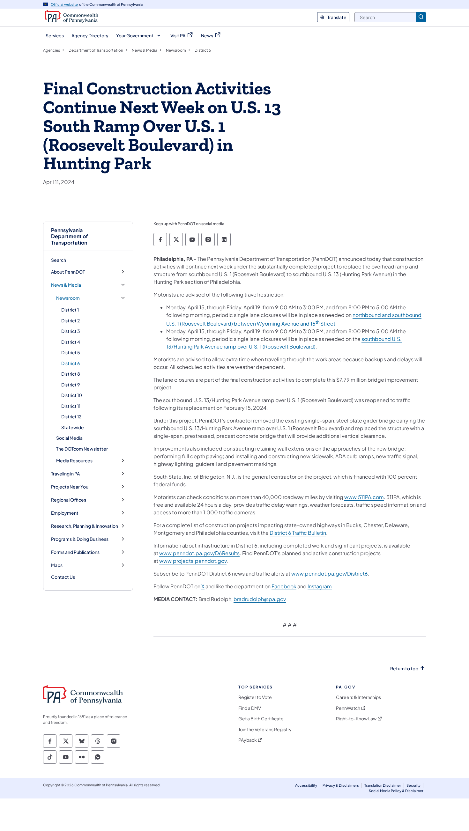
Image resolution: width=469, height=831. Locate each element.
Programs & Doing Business (79, 539)
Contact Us (63, 577)
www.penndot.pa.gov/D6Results (199, 553)
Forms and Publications (75, 552)
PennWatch (348, 708)
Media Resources (74, 460)
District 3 (70, 331)
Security (413, 785)
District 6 (70, 363)
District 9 (70, 384)
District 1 (70, 310)
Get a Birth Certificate (261, 718)
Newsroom (68, 298)
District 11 (70, 406)
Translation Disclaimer (382, 785)
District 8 (70, 374)
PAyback (247, 740)
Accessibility (306, 785)
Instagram (320, 586)
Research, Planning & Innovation (84, 526)
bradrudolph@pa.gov (260, 599)
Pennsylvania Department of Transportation (69, 236)
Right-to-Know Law (356, 718)
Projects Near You (69, 486)
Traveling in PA (65, 473)
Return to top (404, 668)
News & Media (66, 285)
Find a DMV (249, 708)
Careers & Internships (358, 697)
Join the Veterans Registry (265, 729)
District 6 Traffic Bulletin (298, 532)
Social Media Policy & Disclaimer (396, 791)
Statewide (72, 427)
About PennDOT (68, 272)
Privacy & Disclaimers (341, 785)
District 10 (71, 395)
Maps (57, 565)
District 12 (71, 416)
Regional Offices (68, 500)
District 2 (70, 320)
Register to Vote (255, 697)
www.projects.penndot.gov (193, 560)
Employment (64, 513)
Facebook (284, 586)
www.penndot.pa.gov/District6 (329, 573)
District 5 (70, 352)
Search (58, 260)
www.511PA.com (364, 497)
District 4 (70, 342)
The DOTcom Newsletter (82, 449)
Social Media (69, 438)
